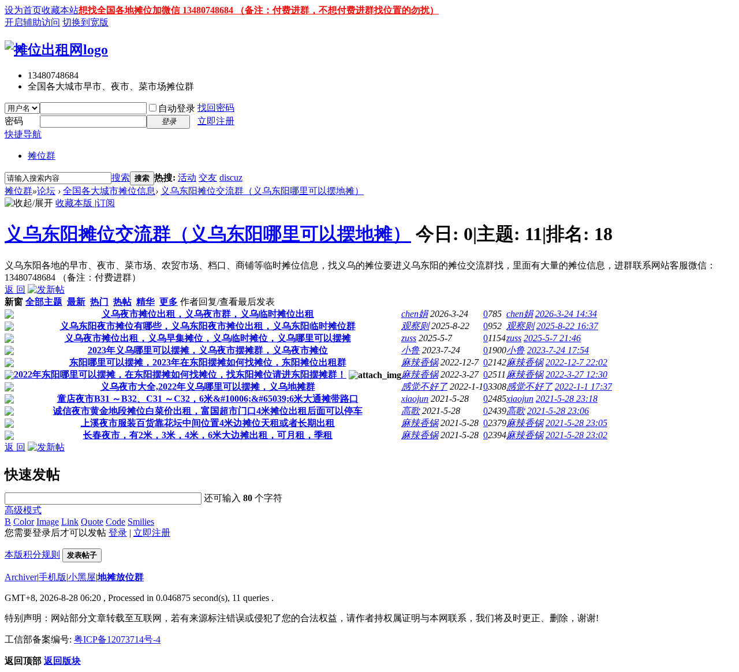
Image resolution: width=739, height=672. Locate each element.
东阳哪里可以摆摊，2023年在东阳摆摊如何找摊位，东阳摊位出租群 (207, 362)
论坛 (46, 191)
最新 (76, 302)
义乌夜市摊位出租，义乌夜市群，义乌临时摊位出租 (208, 314)
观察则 (415, 326)
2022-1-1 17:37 (583, 386)
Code (115, 522)
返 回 (15, 289)
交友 (208, 177)
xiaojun (414, 399)
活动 (187, 177)
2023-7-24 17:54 (558, 350)
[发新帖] (46, 289)
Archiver (21, 577)
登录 (118, 532)
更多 (168, 302)
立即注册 (215, 121)
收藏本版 (75, 203)
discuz (230, 177)
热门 (99, 302)
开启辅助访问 (32, 22)
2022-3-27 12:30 (576, 374)
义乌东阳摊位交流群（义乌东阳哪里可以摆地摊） (262, 191)
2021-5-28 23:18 (567, 399)
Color (23, 522)
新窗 (14, 302)
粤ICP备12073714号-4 (117, 639)
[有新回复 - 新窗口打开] (9, 315)
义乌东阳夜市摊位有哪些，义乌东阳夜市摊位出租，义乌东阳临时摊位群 (208, 326)
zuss (408, 338)
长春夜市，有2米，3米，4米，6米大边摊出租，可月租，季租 (208, 435)
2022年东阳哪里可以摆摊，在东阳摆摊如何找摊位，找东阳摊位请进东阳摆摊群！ (180, 374)
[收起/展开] (29, 203)
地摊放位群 (121, 577)
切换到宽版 (85, 22)
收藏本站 (60, 10)
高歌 (410, 411)
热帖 (122, 302)
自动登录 (176, 108)
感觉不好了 (424, 386)
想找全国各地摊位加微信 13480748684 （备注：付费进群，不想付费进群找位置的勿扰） (259, 10)
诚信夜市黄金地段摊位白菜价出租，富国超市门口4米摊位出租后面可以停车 (208, 411)
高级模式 (23, 510)
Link (70, 522)
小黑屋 (82, 577)
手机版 (52, 577)
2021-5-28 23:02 (576, 435)
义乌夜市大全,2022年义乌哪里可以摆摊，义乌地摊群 (207, 386)
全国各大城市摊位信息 (109, 191)
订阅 (105, 203)
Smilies (141, 522)
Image (47, 522)
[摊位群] (56, 49)
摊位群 (41, 155)
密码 (14, 121)
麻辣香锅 (419, 362)
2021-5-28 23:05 (576, 423)
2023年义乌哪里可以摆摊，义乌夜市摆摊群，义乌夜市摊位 (208, 350)
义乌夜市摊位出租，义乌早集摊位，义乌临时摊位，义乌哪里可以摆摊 (208, 338)
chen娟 (414, 314)
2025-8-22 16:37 (567, 326)
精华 (145, 302)
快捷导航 (23, 134)
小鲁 (410, 350)
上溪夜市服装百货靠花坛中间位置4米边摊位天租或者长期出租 (208, 423)
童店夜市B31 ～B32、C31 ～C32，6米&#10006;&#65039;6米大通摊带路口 (208, 399)
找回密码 (215, 108)
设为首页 (23, 10)
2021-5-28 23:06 (558, 411)
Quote (92, 522)
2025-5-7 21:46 (552, 338)
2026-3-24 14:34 (566, 314)
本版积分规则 (32, 554)
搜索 (120, 177)
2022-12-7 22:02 (576, 362)
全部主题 (43, 302)
